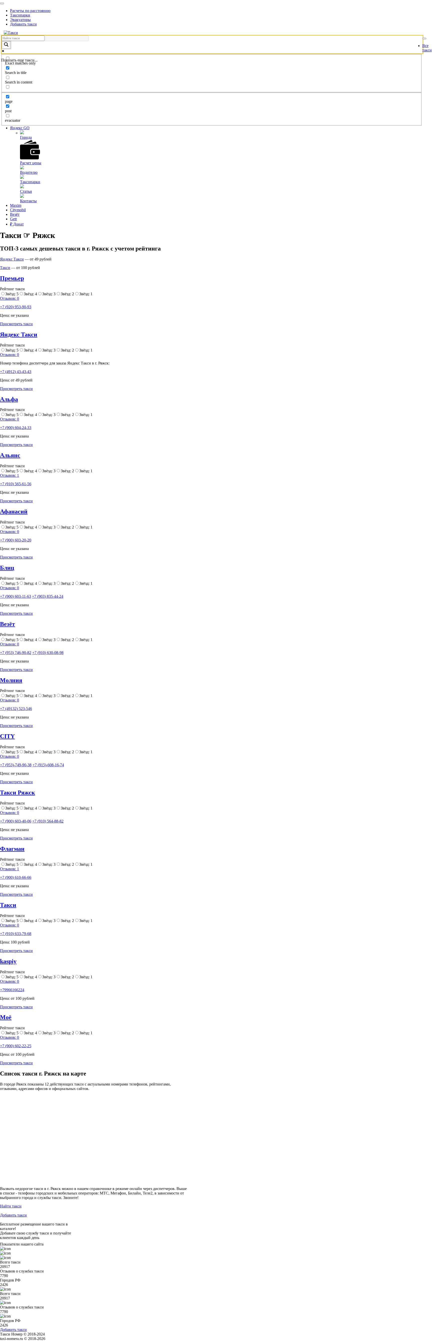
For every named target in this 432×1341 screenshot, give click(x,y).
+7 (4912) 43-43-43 (15, 372)
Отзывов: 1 (9, 475)
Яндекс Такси (12, 259)
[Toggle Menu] (2, 3)
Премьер (12, 278)
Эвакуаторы (20, 20)
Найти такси (11, 1206)
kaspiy (8, 961)
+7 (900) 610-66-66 (15, 877)
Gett (13, 219)
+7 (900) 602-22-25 (15, 1046)
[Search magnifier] (6, 45)
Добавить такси (23, 24)
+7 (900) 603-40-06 (15, 821)
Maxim (15, 205)
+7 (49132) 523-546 (16, 708)
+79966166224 (12, 990)
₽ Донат (17, 224)
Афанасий (14, 511)
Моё (6, 1017)
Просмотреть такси (16, 324)
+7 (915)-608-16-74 (48, 765)
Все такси (427, 48)
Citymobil (18, 210)
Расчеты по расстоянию (30, 10)
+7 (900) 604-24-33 (15, 428)
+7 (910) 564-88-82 (48, 821)
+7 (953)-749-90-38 (16, 765)
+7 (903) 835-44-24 (47, 596)
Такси (5, 268)
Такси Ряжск (17, 792)
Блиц (7, 567)
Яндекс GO (20, 128)
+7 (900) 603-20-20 (15, 540)
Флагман (12, 849)
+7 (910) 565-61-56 (15, 484)
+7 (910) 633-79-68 (15, 934)
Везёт (15, 214)
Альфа (9, 399)
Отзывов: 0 (9, 298)
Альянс (10, 455)
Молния (11, 680)
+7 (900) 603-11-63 (15, 596)
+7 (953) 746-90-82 (15, 652)
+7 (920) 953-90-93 (15, 307)
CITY (7, 736)
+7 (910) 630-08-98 (48, 652)
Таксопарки (20, 15)
